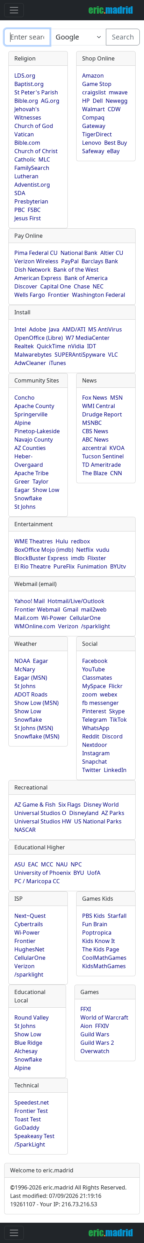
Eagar (22, 490)
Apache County (34, 406)
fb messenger (100, 703)
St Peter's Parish (36, 92)
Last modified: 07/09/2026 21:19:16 (55, 1196)
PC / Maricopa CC (37, 881)
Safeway (93, 151)
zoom (89, 694)
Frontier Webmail (37, 609)
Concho (24, 397)
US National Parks (98, 821)
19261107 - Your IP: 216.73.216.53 (53, 1204)
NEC (98, 286)
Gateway (93, 126)
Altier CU (111, 253)
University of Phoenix (42, 873)
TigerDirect (97, 134)
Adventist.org (32, 184)
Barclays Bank (99, 261)
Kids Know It (98, 941)
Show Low (46, 490)
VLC (113, 354)
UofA (93, 873)
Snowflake (28, 498)
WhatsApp (95, 728)
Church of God (33, 126)
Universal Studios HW (42, 821)
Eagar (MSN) (30, 677)
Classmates (97, 677)
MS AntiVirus (105, 329)
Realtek (24, 346)
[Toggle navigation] (14, 10)
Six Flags (69, 804)
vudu (102, 549)
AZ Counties (30, 448)
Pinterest (94, 711)
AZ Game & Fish (35, 804)
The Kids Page (100, 949)
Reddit (90, 736)
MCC (47, 864)
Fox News (94, 397)
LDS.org (24, 75)
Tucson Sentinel (103, 456)
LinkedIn (115, 770)
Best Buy (115, 143)
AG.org (50, 101)
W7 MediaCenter (88, 338)
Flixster (96, 558)
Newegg (117, 101)
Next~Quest (30, 916)
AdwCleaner (30, 363)
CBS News (95, 431)
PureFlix (63, 566)
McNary (24, 669)
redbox (80, 541)
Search (123, 37)
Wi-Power (54, 618)
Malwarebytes (33, 354)
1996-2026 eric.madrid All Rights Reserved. (68, 1187)
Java (54, 329)
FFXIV (102, 1026)
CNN (116, 473)
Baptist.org (29, 84)
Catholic (25, 159)
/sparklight (95, 626)
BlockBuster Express (41, 558)
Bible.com (27, 143)
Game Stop (96, 84)
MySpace (94, 686)
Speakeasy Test (34, 1136)
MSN (116, 397)
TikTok (118, 719)
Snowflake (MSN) (36, 736)
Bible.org (26, 101)
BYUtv (118, 566)
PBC (19, 210)
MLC (44, 159)
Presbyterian (31, 201)
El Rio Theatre (32, 566)
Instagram (96, 753)
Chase (82, 286)
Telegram (94, 719)
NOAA (22, 661)
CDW (114, 109)
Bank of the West (76, 269)
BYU (78, 873)
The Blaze (94, 473)
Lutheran (26, 176)
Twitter (91, 770)
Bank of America (86, 278)
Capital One (55, 286)
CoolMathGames (104, 958)
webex (108, 694)
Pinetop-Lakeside (37, 431)
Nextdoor (94, 745)
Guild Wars (94, 1034)
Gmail (70, 609)
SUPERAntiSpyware (80, 354)
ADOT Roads (31, 694)
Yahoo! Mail (29, 601)
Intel (20, 329)
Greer (22, 481)
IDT (91, 346)
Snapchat (94, 761)
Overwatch (94, 1051)
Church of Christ (36, 151)
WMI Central (98, 406)
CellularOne (85, 618)
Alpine (22, 423)
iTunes (57, 363)
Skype (117, 711)
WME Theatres (33, 541)
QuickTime (51, 346)
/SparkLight (29, 1144)
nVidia (76, 346)
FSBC (34, 210)
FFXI (85, 1009)
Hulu (62, 541)
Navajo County (33, 439)
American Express (38, 278)
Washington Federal (98, 295)
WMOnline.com (34, 626)
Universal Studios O (40, 813)
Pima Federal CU (36, 253)
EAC (33, 864)
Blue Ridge (28, 1042)
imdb (78, 558)
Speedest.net (31, 1102)
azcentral (94, 448)
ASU (19, 864)
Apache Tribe (31, 473)
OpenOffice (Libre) (38, 338)
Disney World (101, 804)
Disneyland (84, 813)
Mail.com (26, 618)
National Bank (79, 253)
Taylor (41, 481)
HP (86, 101)
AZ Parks (112, 813)
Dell (98, 101)
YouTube (93, 669)
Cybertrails (28, 924)
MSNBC (92, 423)
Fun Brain (94, 924)
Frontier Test (31, 1111)
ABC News (95, 439)
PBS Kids (93, 916)
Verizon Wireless (36, 261)
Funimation (92, 566)
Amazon (93, 75)
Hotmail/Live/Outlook (76, 601)
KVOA (116, 448)
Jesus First (27, 218)
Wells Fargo (29, 295)
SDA (19, 193)
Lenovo (91, 143)
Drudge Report (102, 414)
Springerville (31, 414)
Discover (25, 286)
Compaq (93, 117)
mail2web (94, 609)
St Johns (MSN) (33, 728)
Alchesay (25, 1051)
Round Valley (31, 1017)
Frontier (58, 295)
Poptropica (96, 932)
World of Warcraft (104, 1017)
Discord (112, 736)
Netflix (84, 549)
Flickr (116, 686)
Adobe (37, 329)
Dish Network (32, 269)
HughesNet (29, 949)
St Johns (25, 506)
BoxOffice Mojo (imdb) (43, 549)
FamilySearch (31, 168)
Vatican (24, 134)
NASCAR (25, 830)
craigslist (94, 92)
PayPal (70, 261)
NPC (76, 864)
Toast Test (27, 1119)
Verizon (68, 626)
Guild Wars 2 (97, 1042)
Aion (86, 1026)
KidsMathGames (104, 966)
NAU (62, 864)
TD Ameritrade (101, 465)
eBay (113, 151)
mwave (118, 92)
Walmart (93, 109)
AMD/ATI (73, 329)
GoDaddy (26, 1127)
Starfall (117, 916)
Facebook (95, 661)
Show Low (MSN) (36, 703)
